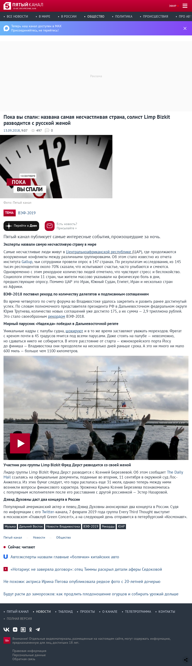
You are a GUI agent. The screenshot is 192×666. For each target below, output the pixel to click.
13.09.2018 (12, 130)
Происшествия (155, 16)
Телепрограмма (138, 611)
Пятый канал (18, 611)
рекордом (56, 316)
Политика (123, 16)
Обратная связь (23, 659)
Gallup (27, 261)
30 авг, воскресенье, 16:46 (24, 8)
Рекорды (108, 526)
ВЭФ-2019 (27, 213)
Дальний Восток (31, 526)
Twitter (48, 511)
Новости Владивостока (63, 526)
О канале (110, 611)
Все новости (17, 16)
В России (69, 16)
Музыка (10, 526)
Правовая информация (29, 651)
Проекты (87, 611)
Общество (95, 16)
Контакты (167, 611)
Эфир (172, 6)
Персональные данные (29, 655)
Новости (43, 611)
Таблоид (65, 611)
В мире (44, 16)
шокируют (74, 330)
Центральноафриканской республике (99, 251)
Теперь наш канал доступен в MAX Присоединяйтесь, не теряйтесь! (36, 28)
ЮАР (121, 526)
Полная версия (19, 618)
